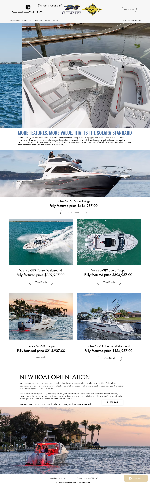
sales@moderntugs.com (59, 478)
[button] (112, 402)
